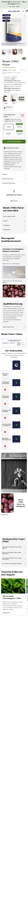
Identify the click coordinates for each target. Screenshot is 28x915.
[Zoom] (25, 16)
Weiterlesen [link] (6, 612)
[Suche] (23, 11)
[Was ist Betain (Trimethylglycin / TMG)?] (13, 586)
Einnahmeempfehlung (8, 183)
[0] (25, 11)
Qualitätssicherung (7, 178)
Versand (9, 72)
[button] (14, 67)
